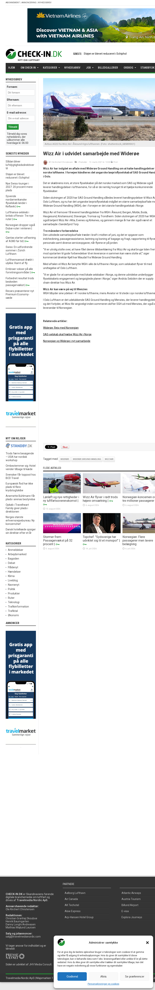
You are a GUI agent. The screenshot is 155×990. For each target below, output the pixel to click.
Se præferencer (134, 976)
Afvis (103, 976)
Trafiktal (13, 610)
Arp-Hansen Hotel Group (79, 917)
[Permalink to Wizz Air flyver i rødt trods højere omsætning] (102, 492)
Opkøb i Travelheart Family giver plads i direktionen (17, 508)
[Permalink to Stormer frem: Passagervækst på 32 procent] (62, 532)
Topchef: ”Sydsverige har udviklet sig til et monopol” (100, 538)
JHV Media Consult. (40, 964)
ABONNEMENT (13, 2)
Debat (11, 562)
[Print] (112, 162)
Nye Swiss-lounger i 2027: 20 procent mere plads (19, 187)
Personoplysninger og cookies (103, 984)
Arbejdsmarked (17, 554)
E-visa (125, 911)
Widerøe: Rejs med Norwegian (61, 327)
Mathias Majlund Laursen (21, 927)
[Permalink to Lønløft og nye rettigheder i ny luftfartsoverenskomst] (62, 492)
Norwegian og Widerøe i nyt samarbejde (66, 341)
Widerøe (64, 459)
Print (115, 162)
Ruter (11, 597)
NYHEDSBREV (44, 2)
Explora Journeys (132, 917)
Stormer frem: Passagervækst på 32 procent (57, 540)
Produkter (83, 162)
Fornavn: (12, 86)
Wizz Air (109, 459)
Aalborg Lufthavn (75, 892)
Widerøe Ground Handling (87, 459)
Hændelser (14, 571)
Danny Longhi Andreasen (21, 924)
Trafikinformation (18, 606)
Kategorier (50, 67)
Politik (11, 589)
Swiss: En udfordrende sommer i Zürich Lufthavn (19, 250)
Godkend (72, 976)
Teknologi (13, 602)
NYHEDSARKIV (72, 67)
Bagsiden (13, 558)
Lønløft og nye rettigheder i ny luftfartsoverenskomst (61, 498)
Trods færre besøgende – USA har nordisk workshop (20, 457)
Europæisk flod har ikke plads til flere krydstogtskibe (19, 487)
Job (88, 67)
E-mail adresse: (17, 112)
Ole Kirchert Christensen (62, 162)
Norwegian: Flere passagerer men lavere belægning (137, 540)
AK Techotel (72, 905)
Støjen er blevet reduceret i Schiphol (105, 53)
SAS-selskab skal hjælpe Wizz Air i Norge (67, 334)
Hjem (11, 67)
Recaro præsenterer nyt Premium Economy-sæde (20, 294)
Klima (11, 576)
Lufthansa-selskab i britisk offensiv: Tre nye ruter (19, 216)
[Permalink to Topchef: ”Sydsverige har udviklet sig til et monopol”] (102, 532)
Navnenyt (13, 584)
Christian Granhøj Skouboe (21, 918)
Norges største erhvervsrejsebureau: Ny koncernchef (20, 520)
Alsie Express (73, 911)
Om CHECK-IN (28, 67)
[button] (147, 943)
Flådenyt (13, 567)
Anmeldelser (15, 549)
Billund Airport (130, 905)
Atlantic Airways (131, 892)
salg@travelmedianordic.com (23, 936)
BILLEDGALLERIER (108, 67)
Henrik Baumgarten (17, 921)
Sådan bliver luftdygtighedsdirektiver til (20, 165)
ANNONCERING (29, 2)
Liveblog (13, 580)
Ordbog (128, 67)
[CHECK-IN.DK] (34, 58)
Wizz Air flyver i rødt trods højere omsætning (100, 498)
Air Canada (71, 899)
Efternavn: (13, 99)
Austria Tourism (131, 899)
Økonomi (13, 615)
